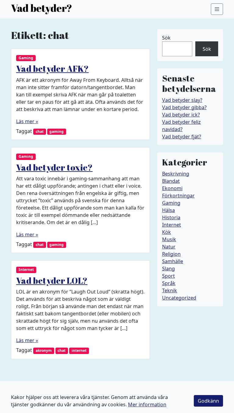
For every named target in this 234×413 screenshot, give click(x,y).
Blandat (171, 181)
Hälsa (168, 210)
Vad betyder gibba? (184, 107)
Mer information (147, 404)
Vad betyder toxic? (54, 167)
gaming (56, 131)
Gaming (26, 58)
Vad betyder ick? (181, 114)
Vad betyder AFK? (52, 68)
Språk (169, 283)
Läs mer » (27, 121)
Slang (168, 268)
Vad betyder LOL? (51, 280)
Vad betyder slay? (182, 100)
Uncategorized (179, 297)
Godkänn (208, 400)
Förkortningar (178, 195)
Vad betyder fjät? (181, 136)
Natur (169, 246)
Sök (166, 37)
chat (40, 131)
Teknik (169, 290)
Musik (169, 239)
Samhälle (172, 261)
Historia (171, 217)
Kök (166, 232)
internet (79, 350)
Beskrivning (175, 173)
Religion (171, 254)
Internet (26, 269)
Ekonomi (172, 188)
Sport (168, 275)
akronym (44, 350)
